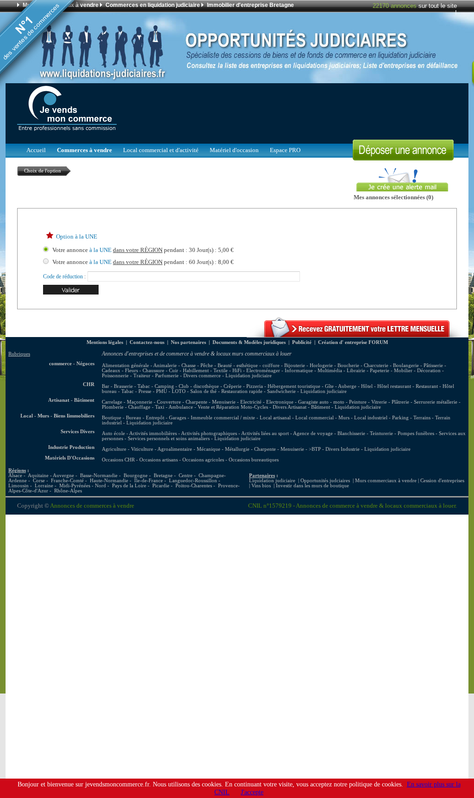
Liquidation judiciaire (248, 375)
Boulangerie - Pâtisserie (418, 365)
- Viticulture (140, 449)
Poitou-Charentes (193, 485)
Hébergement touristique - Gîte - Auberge (312, 386)
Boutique (111, 417)
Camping (164, 386)
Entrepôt (155, 417)
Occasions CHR (118, 459)
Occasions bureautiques (254, 459)
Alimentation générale (125, 365)
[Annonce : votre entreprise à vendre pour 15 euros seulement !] (403, 158)
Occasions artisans (158, 459)
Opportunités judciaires (325, 480)
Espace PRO (285, 150)
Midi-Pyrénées (74, 485)
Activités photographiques (209, 433)
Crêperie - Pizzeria (243, 386)
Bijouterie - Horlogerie (308, 365)
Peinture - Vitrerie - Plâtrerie (379, 402)
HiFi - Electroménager (256, 370)
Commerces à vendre (84, 150)
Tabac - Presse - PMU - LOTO (153, 391)
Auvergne (63, 475)
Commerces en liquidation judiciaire (153, 5)
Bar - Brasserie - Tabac (126, 386)
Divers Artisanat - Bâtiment (301, 407)
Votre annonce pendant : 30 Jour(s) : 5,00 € (143, 250)
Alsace (15, 475)
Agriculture (114, 449)
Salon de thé (203, 391)
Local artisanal (275, 417)
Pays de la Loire (129, 485)
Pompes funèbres (417, 433)
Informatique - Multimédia (313, 370)
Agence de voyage (313, 433)
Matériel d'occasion (234, 150)
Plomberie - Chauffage (126, 407)
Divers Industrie (342, 449)
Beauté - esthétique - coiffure (249, 365)
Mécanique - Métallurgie (223, 449)
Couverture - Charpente (182, 402)
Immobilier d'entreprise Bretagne (250, 5)
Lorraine (44, 485)
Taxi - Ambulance (174, 407)
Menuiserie (224, 402)
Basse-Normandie (99, 475)
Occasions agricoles (203, 459)
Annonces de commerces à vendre (92, 506)
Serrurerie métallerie (435, 402)
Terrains (421, 417)
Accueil (36, 150)
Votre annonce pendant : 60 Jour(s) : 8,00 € (143, 262)
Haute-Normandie (109, 480)
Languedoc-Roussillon (193, 480)
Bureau (133, 417)
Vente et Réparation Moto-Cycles (233, 407)
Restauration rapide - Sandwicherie (258, 391)
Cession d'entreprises (442, 480)
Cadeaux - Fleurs (120, 370)
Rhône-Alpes (68, 490)
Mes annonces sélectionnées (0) (393, 197)
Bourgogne (136, 475)
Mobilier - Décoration (417, 370)
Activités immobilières (153, 433)
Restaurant (427, 386)
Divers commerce (202, 375)
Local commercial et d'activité (161, 150)
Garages (177, 417)
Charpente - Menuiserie (279, 449)
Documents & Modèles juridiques (249, 342)
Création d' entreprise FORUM (353, 342)
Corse (39, 480)
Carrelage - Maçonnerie (127, 402)
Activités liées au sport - (267, 433)
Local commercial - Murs (322, 417)
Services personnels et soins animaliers (169, 438)
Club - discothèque (199, 386)
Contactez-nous (147, 342)
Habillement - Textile (205, 370)
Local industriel (370, 417)
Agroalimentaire (174, 449)
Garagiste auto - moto (321, 402)
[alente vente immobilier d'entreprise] (357, 335)
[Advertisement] (288, 111)
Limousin (18, 485)
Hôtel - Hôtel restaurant (386, 386)
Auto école (113, 433)
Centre (186, 475)
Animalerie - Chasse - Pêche (183, 365)
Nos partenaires (188, 342)
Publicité (302, 342)
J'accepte (252, 792)
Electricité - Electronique (266, 402)
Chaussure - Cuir (160, 370)
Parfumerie (167, 375)
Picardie (160, 485)
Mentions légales (105, 342)
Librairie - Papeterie (368, 370)
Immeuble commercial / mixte (223, 417)
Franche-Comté (67, 480)
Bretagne (163, 475)
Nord (100, 485)
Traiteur (141, 375)
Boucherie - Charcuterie (362, 365)
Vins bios (261, 485)
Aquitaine (38, 475)
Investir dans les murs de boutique (312, 485)
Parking (400, 417)
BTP (316, 449)
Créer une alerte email (383, 170)
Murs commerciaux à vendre (386, 480)
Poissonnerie (115, 375)
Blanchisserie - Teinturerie (365, 433)
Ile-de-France (148, 480)
